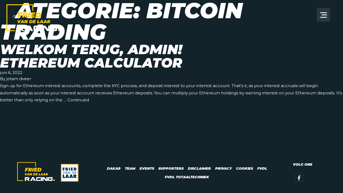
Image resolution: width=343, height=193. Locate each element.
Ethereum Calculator (91, 63)
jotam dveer (18, 78)
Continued (78, 99)
